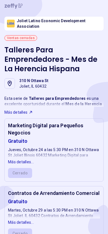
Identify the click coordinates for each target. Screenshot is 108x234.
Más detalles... (21, 162)
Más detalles (15, 112)
